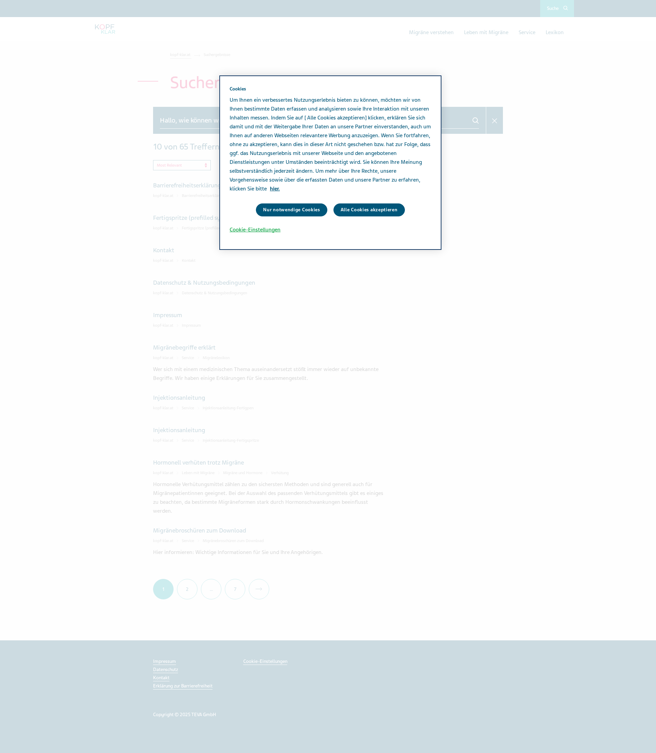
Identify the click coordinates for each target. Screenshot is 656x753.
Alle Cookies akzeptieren (369, 210)
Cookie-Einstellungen (255, 229)
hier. (275, 188)
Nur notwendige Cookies (291, 210)
